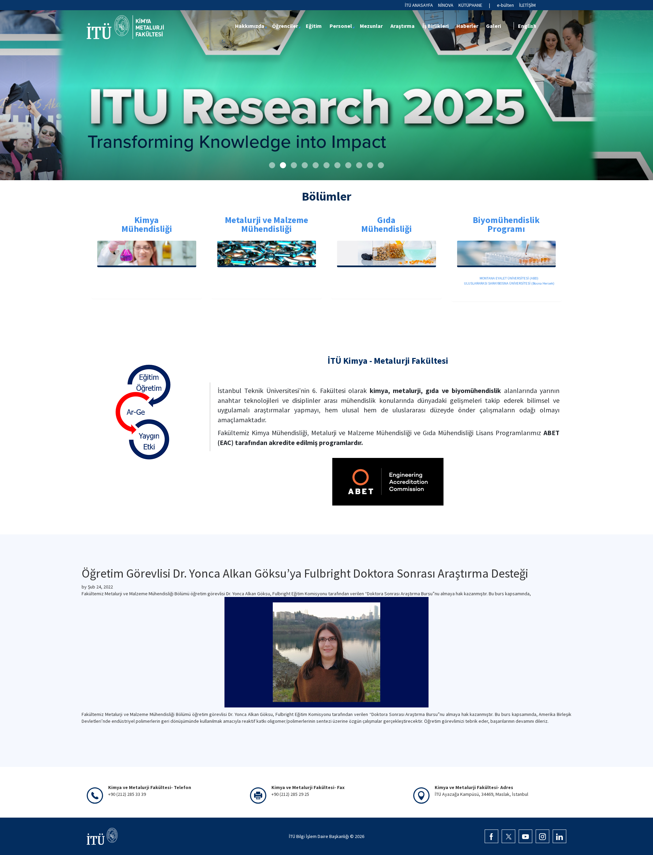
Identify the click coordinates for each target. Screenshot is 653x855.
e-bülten (505, 5)
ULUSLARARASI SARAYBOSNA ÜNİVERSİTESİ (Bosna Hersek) (508, 283)
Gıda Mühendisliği (386, 224)
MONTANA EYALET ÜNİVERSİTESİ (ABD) (508, 278)
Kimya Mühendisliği (146, 224)
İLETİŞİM (527, 5)
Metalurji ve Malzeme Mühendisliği (266, 224)
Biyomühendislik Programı (506, 224)
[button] (272, 165)
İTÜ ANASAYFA (419, 5)
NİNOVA (445, 5)
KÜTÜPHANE (470, 5)
